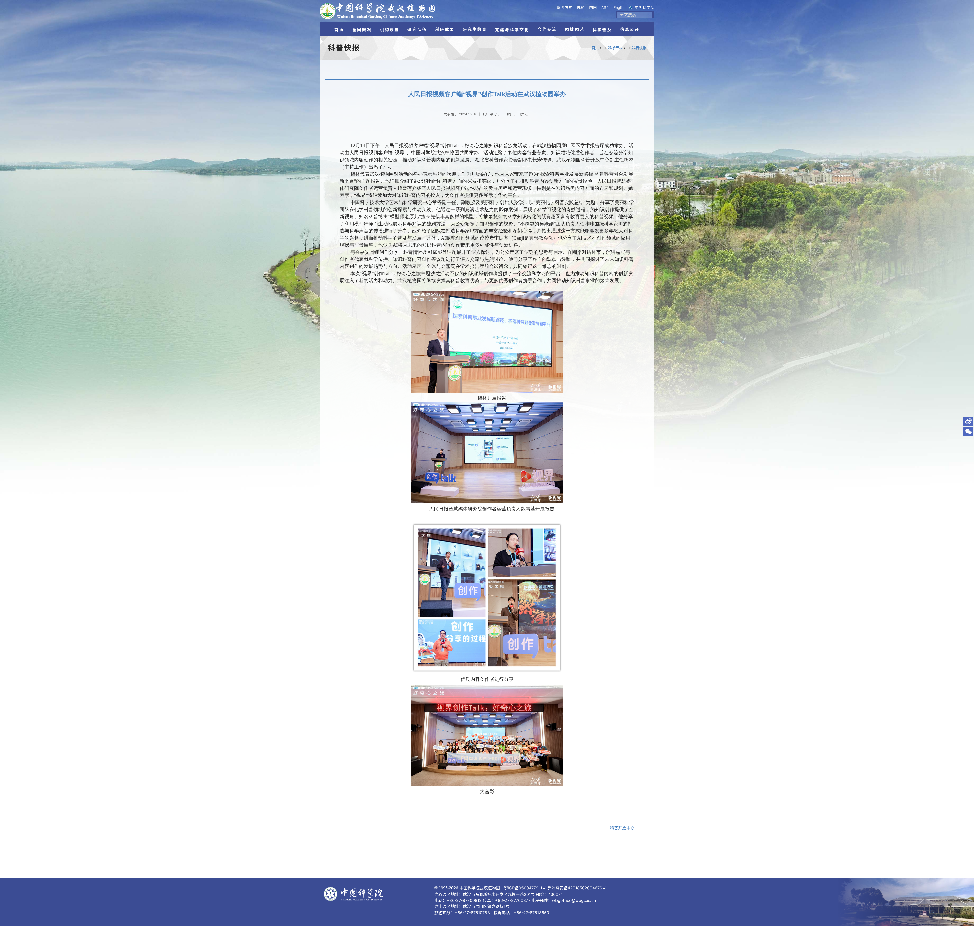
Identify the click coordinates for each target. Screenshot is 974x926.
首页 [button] (339, 29)
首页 (595, 48)
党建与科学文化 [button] (512, 29)
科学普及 (615, 48)
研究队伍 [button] (417, 29)
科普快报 (639, 48)
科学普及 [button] (602, 29)
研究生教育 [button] (475, 29)
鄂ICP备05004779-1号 (525, 887)
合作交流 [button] (547, 29)
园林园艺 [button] (574, 29)
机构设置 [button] (389, 29)
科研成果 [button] (445, 29)
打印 (511, 114)
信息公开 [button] (630, 29)
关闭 (524, 114)
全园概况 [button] (362, 29)
